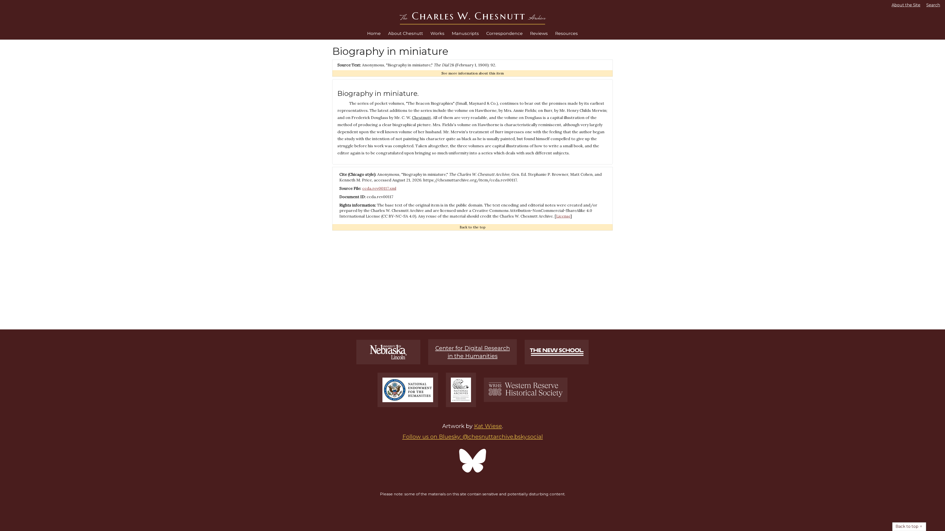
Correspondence (504, 33)
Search (933, 5)
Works (437, 33)
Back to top (907, 526)
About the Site (906, 5)
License (563, 216)
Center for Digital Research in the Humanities (472, 352)
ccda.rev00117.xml (379, 188)
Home (374, 33)
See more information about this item (472, 73)
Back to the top (473, 227)
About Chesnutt (405, 33)
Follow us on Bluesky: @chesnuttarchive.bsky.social (472, 436)
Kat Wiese (488, 426)
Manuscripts (465, 33)
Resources (566, 33)
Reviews (539, 33)
